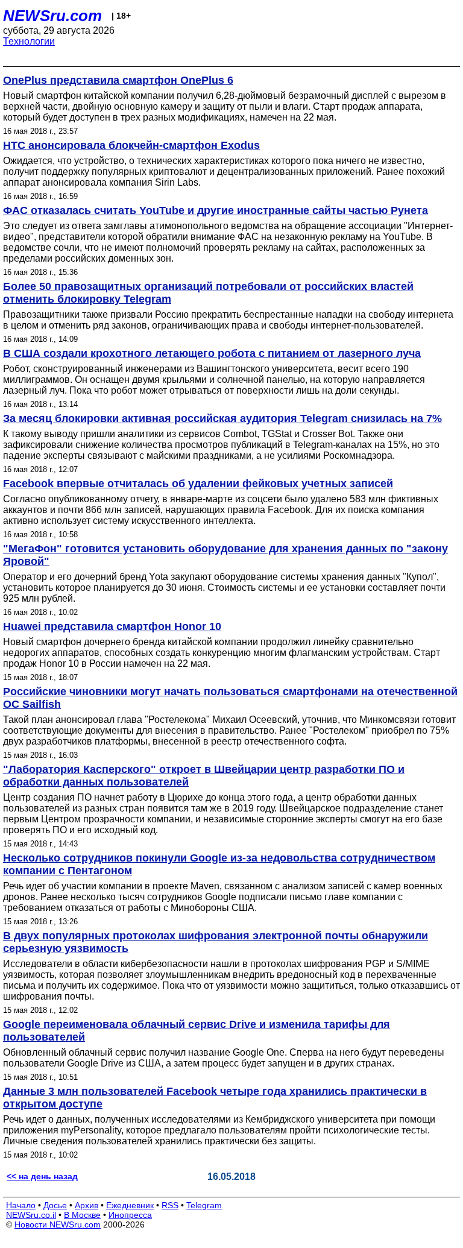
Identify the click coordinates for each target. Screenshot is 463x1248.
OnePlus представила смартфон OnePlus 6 (118, 80)
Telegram (204, 1205)
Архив (86, 1205)
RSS (170, 1205)
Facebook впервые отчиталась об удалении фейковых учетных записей (198, 483)
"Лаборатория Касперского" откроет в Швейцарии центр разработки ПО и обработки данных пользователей (204, 775)
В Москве (82, 1215)
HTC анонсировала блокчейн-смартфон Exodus (131, 145)
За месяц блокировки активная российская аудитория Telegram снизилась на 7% (222, 418)
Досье (55, 1205)
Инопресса (130, 1215)
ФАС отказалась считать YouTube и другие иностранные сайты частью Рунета (215, 210)
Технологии (29, 41)
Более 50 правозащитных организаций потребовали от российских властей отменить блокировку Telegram (208, 292)
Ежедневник (130, 1205)
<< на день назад (42, 1176)
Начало (21, 1205)
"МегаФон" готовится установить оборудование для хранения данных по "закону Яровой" (225, 555)
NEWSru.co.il (31, 1215)
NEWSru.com (52, 16)
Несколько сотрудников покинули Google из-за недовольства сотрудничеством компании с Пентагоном (219, 864)
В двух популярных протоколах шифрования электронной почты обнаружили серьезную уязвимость (215, 942)
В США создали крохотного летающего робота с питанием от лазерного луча (212, 353)
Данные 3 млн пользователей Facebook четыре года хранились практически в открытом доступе (215, 1097)
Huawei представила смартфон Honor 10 (112, 626)
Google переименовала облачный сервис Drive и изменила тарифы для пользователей (196, 1030)
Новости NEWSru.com (57, 1224)
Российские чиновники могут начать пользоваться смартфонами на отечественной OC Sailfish (230, 697)
